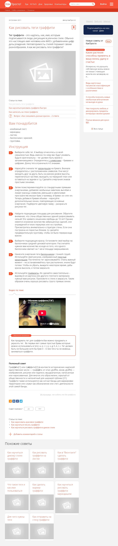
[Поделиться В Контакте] (13, 401)
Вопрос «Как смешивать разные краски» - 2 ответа (36, 116)
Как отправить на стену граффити (41, 518)
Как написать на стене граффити (23, 112)
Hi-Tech (33, 4)
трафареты (33, 273)
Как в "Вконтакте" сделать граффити (67, 455)
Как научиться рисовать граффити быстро (28, 108)
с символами (55, 160)
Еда (26, 4)
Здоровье (48, 4)
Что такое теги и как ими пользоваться (16, 487)
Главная (7, 10)
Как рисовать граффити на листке (39, 455)
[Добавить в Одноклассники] (10, 401)
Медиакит (89, 21)
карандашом (44, 168)
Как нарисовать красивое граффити (27, 422)
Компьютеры (60, 4)
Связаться (106, 21)
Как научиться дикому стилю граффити (15, 455)
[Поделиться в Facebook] (17, 401)
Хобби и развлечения (18, 10)
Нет (39, 409)
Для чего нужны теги (15, 518)
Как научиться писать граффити (25, 424)
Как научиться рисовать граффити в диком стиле (33, 427)
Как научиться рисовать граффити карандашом (65, 489)
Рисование (31, 10)
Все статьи (98, 129)
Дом (40, 4)
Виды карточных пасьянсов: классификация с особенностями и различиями (98, 87)
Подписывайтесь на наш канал (98, 29)
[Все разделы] (111, 4)
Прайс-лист (98, 21)
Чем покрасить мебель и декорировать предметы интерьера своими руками (98, 111)
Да (29, 409)
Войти (103, 4)
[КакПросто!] (13, 4)
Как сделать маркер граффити (38, 487)
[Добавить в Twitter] (21, 401)
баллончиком (47, 254)
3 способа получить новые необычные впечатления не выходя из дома (98, 99)
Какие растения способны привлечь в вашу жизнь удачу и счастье (98, 57)
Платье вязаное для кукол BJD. (97, 121)
